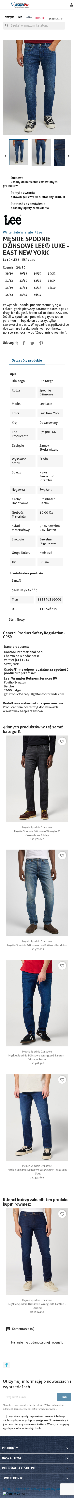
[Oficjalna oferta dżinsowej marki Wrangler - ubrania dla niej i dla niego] (9, 17)
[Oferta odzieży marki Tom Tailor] (29, 17)
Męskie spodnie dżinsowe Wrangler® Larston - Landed (37, 1303)
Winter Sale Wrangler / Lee (22, 232)
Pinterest (40, 342)
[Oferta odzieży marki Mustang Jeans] (40, 18)
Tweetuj (31, 342)
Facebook (6, 1365)
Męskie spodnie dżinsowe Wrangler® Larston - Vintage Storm (37, 1055)
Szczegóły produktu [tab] (27, 360)
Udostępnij (23, 342)
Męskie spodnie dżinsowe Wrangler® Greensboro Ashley (37, 831)
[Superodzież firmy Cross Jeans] (56, 18)
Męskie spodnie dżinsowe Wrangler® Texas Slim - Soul (37, 1169)
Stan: (12, 619)
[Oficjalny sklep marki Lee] (20, 17)
